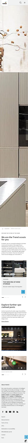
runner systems (16, 394)
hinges (3, 396)
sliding (11, 396)
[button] (22, 297)
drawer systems (5, 394)
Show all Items (5, 321)
